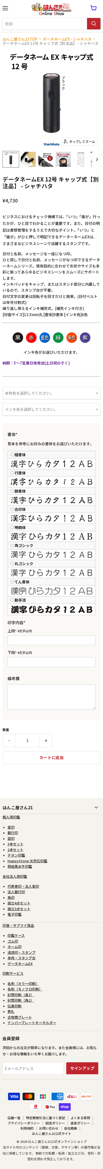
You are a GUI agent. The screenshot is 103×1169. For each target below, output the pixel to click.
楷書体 (20, 454)
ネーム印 (15, 946)
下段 (20, 652)
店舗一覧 (14, 1117)
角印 (11, 897)
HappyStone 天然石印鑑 (27, 860)
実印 (11, 827)
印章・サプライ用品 (18, 925)
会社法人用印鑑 (14, 876)
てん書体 (22, 582)
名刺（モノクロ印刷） (25, 989)
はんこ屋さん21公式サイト (51, 1133)
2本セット (16, 849)
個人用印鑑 (11, 816)
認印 (11, 838)
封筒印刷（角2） (21, 1000)
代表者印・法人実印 (23, 886)
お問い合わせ (48, 1128)
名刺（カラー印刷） (23, 983)
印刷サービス (13, 973)
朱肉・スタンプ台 (22, 957)
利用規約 (27, 1128)
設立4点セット (19, 902)
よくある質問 (80, 1117)
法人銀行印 (16, 891)
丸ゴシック (23, 563)
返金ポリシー (80, 1123)
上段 (20, 631)
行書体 (20, 473)
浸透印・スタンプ (22, 952)
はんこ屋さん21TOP (19, 39)
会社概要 (70, 1128)
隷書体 (20, 491)
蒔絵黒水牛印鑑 (20, 866)
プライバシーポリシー (24, 1123)
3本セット (16, 843)
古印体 (20, 509)
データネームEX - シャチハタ (67, 39)
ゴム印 (13, 941)
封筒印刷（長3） (21, 994)
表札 (11, 1011)
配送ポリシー (55, 1123)
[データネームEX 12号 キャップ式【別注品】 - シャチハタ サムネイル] (11, 159)
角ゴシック (23, 545)
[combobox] (44, 23)
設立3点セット (19, 908)
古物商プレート (20, 1017)
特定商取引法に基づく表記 (45, 1117)
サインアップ (82, 1068)
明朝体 (20, 527)
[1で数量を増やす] (46, 740)
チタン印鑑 (16, 855)
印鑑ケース (16, 935)
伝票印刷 (15, 1005)
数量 (5, 729)
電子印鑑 (15, 914)
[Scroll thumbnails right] (96, 159)
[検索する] (93, 23)
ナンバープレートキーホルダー (32, 1022)
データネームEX (20, 963)
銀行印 (13, 832)
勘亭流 (20, 600)
